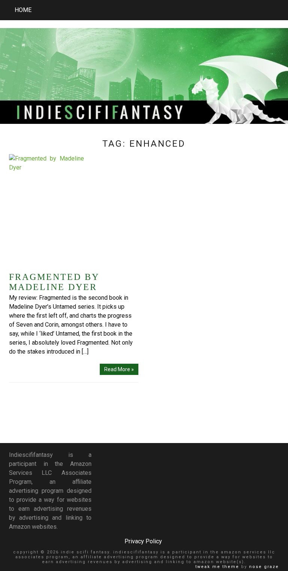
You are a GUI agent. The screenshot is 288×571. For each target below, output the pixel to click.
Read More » (119, 369)
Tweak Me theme (217, 566)
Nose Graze (264, 566)
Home (23, 9)
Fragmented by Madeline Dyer (54, 282)
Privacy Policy (143, 541)
